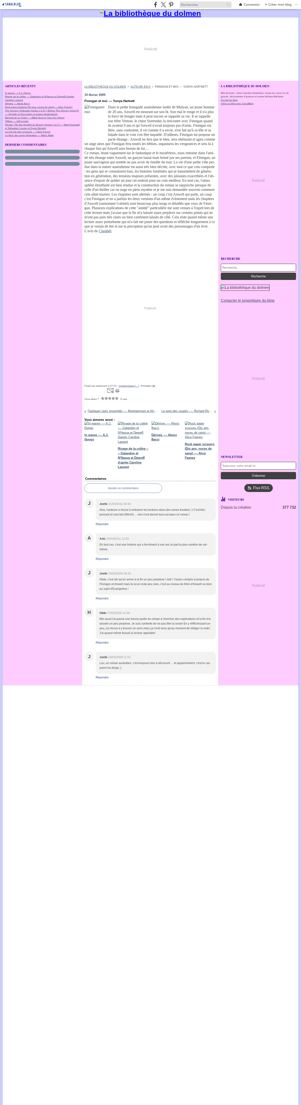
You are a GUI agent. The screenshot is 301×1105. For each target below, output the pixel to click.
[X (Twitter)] (163, 4)
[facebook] (155, 4)
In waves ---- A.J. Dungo (18, 93)
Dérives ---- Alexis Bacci (17, 103)
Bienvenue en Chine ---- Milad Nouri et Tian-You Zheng (34, 117)
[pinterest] (171, 4)
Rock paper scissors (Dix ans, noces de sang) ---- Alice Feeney (38, 107)
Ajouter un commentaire (123, 488)
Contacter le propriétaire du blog (247, 301)
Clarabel (105, 231)
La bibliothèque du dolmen (105, 87)
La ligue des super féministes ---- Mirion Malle (29, 135)
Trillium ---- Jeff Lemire (16, 121)
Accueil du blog (229, 100)
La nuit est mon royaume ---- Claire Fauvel (27, 131)
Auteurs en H (140, 87)
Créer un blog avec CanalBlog (237, 103)
